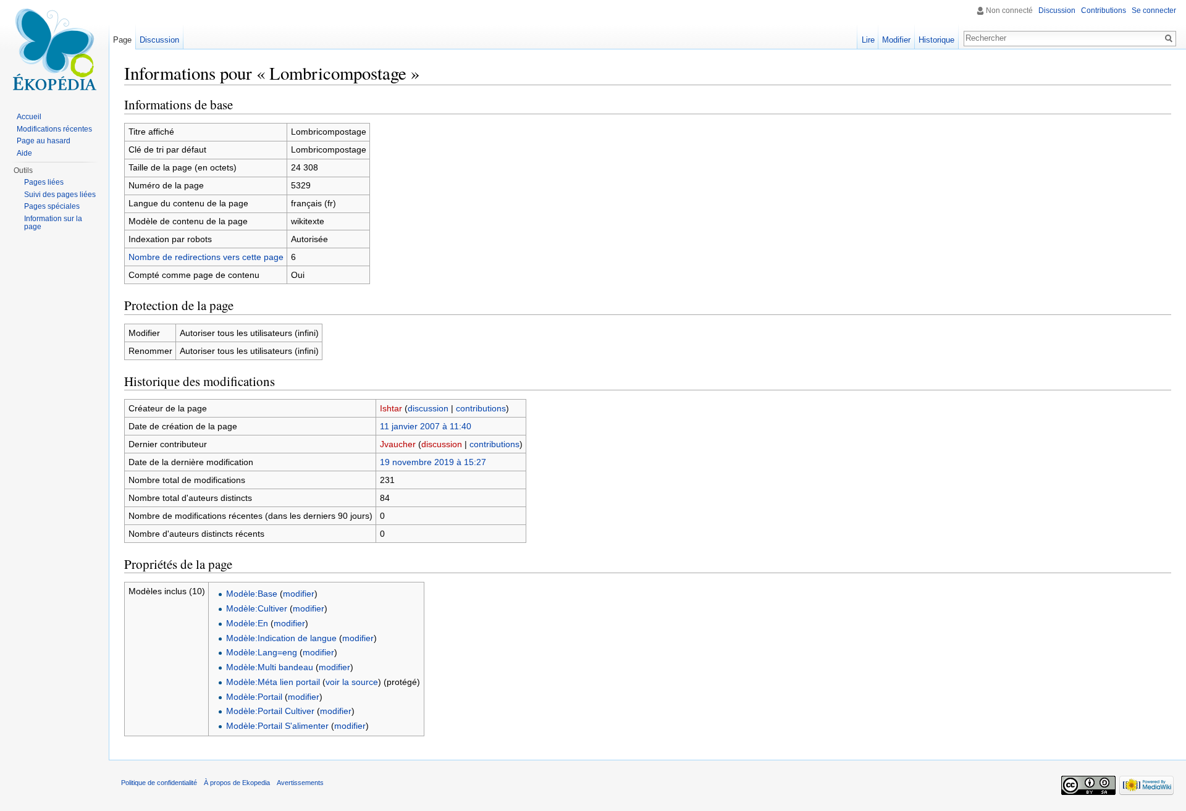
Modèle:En (247, 623)
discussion (428, 408)
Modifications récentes (54, 129)
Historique (936, 39)
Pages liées (44, 182)
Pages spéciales (52, 206)
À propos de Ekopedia (237, 782)
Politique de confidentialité (159, 782)
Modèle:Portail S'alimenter (277, 726)
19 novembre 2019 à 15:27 (433, 462)
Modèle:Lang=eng (261, 652)
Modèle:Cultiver (256, 608)
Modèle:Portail (254, 697)
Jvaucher (398, 444)
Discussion (1056, 10)
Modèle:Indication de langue (281, 638)
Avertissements (300, 782)
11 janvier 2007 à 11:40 (425, 426)
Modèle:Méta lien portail (273, 682)
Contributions (1103, 10)
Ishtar (391, 408)
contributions (481, 408)
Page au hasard (43, 141)
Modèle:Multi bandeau (269, 667)
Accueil (29, 116)
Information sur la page (53, 223)
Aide (24, 153)
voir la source (352, 682)
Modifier (896, 39)
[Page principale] (54, 49)
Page (122, 39)
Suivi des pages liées (60, 194)
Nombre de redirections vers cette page (206, 257)
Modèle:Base (251, 594)
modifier (298, 594)
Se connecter (1154, 10)
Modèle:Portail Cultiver (270, 711)
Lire (868, 39)
